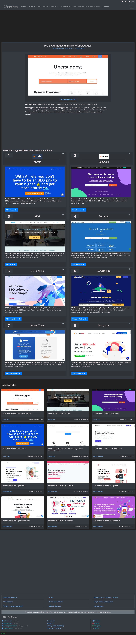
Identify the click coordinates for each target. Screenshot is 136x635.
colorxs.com (11, 621)
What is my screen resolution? (13, 606)
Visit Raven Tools (12, 373)
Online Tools (54, 6)
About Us (50, 623)
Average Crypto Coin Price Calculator (106, 597)
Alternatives (60, 48)
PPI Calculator (8, 602)
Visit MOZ (9, 264)
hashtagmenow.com (15, 626)
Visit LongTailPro (78, 319)
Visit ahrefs (10, 210)
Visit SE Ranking (12, 319)
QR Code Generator (55, 606)
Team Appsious (80, 48)
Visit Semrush (77, 210)
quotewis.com (12, 628)
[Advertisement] (23, 26)
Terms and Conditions (54, 628)
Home (54, 48)
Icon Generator (99, 606)
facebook (97, 621)
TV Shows (97, 6)
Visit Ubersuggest (66, 99)
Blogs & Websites (43, 6)
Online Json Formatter (56, 602)
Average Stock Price (10, 597)
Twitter (96, 628)
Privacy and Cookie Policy (55, 626)
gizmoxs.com (10, 623)
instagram (97, 626)
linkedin (96, 623)
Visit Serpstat (77, 264)
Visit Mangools (77, 373)
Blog (51, 597)
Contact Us (50, 621)
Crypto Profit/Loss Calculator (103, 602)
